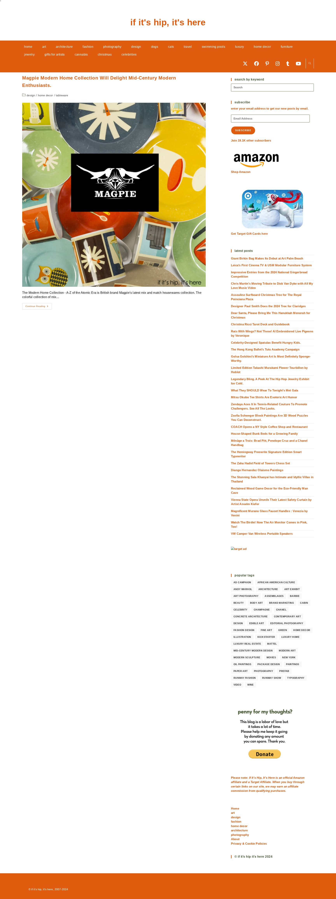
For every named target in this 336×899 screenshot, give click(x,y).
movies (271, 657)
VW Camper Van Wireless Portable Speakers (262, 533)
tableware (62, 95)
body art (256, 603)
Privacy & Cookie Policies (249, 843)
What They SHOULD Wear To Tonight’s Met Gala (264, 390)
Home (235, 808)
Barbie (294, 596)
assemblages (274, 596)
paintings (292, 664)
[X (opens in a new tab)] (246, 63)
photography (263, 671)
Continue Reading (38, 307)
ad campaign (242, 582)
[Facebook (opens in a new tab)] (258, 63)
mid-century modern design (253, 650)
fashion (236, 821)
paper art (241, 671)
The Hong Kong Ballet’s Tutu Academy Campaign (265, 349)
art (233, 812)
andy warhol (243, 589)
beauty (239, 603)
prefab (284, 671)
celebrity (241, 609)
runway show (271, 678)
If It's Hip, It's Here (168, 22)
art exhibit (292, 589)
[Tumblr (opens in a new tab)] (289, 63)
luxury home (290, 637)
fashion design (244, 630)
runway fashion (245, 678)
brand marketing (281, 603)
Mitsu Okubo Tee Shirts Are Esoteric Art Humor (264, 397)
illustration (242, 637)
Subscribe (243, 130)
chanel (281, 609)
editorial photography (286, 623)
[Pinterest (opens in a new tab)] (268, 63)
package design (268, 664)
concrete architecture (251, 616)
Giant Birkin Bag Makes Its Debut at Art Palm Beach (267, 258)
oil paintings (242, 664)
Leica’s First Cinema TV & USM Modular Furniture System (271, 265)
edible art (256, 623)
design (31, 95)
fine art (266, 630)
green (282, 630)
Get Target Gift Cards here (249, 233)
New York (289, 657)
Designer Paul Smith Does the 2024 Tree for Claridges (268, 306)
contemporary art (287, 616)
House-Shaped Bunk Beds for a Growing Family (264, 433)
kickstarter (266, 637)
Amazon (298, 777)
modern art (287, 650)
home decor (45, 95)
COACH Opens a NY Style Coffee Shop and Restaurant (269, 426)
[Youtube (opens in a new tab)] (300, 63)
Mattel (272, 643)
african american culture (276, 582)
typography (295, 678)
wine (250, 684)
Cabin (304, 603)
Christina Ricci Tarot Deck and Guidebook (260, 324)
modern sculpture (247, 657)
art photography (246, 596)
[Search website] (309, 63)
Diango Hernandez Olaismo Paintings (257, 470)
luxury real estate (247, 643)
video (237, 684)
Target (254, 782)
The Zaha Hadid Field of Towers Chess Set (260, 463)
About (235, 839)
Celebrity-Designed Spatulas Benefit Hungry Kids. (266, 342)
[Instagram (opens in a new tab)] (279, 63)
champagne (262, 609)
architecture (268, 589)
